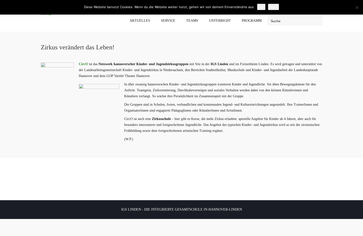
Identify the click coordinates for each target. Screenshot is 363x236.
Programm (252, 20)
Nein (273, 7)
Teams (192, 20)
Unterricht (220, 20)
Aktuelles (140, 20)
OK (261, 7)
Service (168, 20)
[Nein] (356, 7)
